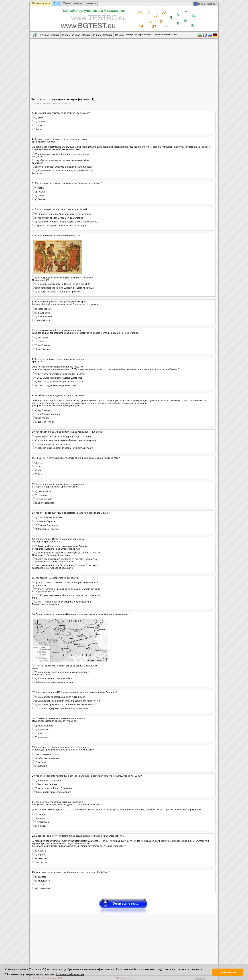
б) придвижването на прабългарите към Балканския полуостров (60, 155)
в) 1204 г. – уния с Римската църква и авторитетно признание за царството (65, 584)
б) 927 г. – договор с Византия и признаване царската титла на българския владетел (66, 590)
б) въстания (40, 766)
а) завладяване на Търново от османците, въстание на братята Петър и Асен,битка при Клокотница (66, 554)
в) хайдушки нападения (46, 758)
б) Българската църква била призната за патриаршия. (63, 214)
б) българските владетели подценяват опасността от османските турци (61, 673)
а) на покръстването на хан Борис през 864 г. (58, 291)
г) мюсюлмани (41, 822)
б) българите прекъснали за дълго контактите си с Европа (64, 704)
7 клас (76, 34)
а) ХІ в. (38, 470)
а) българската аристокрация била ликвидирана (59, 697)
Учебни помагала (72, 3)
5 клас (55, 34)
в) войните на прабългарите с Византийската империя (63, 167)
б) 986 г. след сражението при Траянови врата (58, 381)
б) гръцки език (42, 313)
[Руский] (209, 36)
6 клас (66, 34)
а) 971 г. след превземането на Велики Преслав (59, 374)
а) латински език (43, 316)
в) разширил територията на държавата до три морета (63, 436)
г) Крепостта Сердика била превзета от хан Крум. (60, 225)
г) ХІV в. (38, 466)
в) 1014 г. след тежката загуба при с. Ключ (56, 385)
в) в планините (42, 888)
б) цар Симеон (42, 345)
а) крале (39, 118)
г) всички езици (42, 320)
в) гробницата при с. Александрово (52, 792)
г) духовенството (43, 499)
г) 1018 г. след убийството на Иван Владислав (58, 378)
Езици (129, 34)
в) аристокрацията (44, 503)
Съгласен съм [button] (228, 972)
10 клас (119, 34)
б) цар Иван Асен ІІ (44, 422)
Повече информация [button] (70, 974)
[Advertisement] (123, 70)
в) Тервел (39, 191)
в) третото (40, 858)
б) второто (40, 851)
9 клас (97, 34)
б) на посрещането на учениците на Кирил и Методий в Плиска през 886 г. (62, 279)
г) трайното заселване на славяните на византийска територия (60, 161)
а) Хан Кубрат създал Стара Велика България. (59, 218)
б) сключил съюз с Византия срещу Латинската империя (63, 448)
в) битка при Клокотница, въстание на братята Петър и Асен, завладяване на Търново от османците (65, 560)
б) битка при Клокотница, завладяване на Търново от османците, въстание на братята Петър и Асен (61, 547)
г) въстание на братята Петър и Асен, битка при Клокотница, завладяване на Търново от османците (65, 566)
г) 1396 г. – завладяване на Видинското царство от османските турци (66, 596)
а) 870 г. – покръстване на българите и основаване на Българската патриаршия (61, 603)
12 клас (107, 34)
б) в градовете (42, 880)
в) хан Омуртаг (42, 349)
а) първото (40, 854)
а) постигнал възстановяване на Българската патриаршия (65, 440)
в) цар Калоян (41, 418)
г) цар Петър (41, 341)
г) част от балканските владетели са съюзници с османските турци (64, 667)
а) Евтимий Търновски (46, 525)
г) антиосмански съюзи (46, 754)
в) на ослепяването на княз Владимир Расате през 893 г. (64, 288)
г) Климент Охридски (45, 521)
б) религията (41, 737)
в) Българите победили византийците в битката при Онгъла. (66, 221)
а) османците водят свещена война (53, 678)
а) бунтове (40, 762)
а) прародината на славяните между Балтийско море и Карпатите (62, 171)
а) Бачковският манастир (47, 780)
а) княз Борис (41, 337)
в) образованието (43, 725)
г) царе (38, 125)
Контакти (91, 3)
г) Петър (39, 188)
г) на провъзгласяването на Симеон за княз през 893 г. (63, 284)
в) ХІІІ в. (38, 462)
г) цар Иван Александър (47, 414)
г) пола (38, 733)
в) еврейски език (43, 309)
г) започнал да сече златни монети (52, 444)
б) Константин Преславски (48, 517)
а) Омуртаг (40, 199)
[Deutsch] (214, 36)
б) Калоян (39, 195)
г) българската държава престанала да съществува (61, 708)
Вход (56, 3)
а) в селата (40, 877)
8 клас (86, 34)
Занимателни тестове (165, 34)
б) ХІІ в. (38, 474)
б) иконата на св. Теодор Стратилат (53, 788)
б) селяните (40, 495)
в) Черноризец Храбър (46, 529)
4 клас (44, 34)
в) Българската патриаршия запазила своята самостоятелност (67, 701)
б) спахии (39, 814)
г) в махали (40, 884)
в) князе (38, 129)
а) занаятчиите (42, 491)
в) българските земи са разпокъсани (53, 682)
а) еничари (40, 826)
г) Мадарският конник (45, 784)
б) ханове (39, 121)
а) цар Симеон (42, 410)
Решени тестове (41, 3)
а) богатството (42, 729)
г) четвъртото (41, 862)
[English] (204, 36)
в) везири (39, 818)
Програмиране (143, 34)
